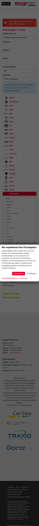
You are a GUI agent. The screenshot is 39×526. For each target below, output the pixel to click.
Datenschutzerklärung (10, 278)
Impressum (23, 278)
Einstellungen (31, 273)
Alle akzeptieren (19, 273)
